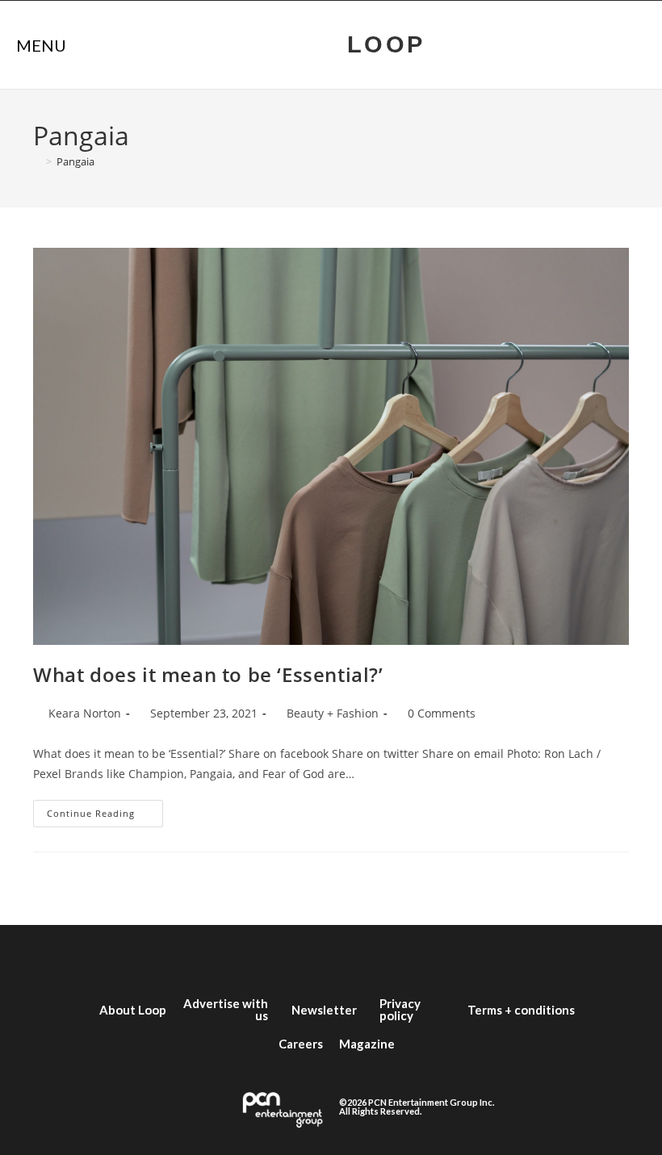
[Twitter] (258, 957)
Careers (301, 1043)
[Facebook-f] (210, 957)
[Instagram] (307, 957)
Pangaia (75, 161)
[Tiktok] (403, 957)
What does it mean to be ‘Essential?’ (208, 674)
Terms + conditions (521, 1009)
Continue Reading (105, 809)
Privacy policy (400, 1009)
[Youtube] (355, 957)
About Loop (132, 1009)
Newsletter (324, 1009)
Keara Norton (84, 713)
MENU (41, 45)
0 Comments (442, 713)
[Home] (37, 161)
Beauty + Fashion (333, 713)
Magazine (367, 1043)
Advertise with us (225, 1009)
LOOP (386, 44)
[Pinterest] (452, 957)
